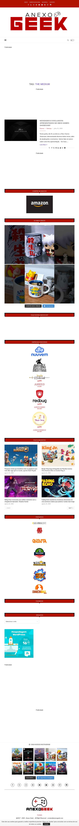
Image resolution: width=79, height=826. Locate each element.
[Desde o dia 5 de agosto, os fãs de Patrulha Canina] (17, 768)
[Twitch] (47, 5)
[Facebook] (28, 5)
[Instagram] (33, 5)
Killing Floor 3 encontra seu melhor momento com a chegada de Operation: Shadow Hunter (20, 500)
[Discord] (50, 5)
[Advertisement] (39, 61)
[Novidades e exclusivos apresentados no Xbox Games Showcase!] (21, 130)
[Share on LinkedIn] (58, 148)
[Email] (42, 5)
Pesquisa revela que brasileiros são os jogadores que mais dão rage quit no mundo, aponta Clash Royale (21, 469)
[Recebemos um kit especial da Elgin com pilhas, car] (51, 768)
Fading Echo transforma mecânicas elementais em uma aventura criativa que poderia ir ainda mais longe (58, 500)
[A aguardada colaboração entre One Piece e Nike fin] (39, 754)
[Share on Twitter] (54, 148)
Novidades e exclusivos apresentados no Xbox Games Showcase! (54, 123)
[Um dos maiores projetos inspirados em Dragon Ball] (17, 754)
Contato (52, 2)
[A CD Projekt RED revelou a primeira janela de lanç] (28, 754)
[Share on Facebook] (51, 148)
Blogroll (45, 2)
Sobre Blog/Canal (34, 2)
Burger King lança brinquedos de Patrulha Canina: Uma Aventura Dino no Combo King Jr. (57, 469)
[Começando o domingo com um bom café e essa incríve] (51, 754)
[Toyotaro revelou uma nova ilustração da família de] (62, 768)
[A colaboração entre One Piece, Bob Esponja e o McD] (39, 768)
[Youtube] (39, 5)
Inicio (26, 2)
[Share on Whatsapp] (62, 148)
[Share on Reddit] (60, 148)
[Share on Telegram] (65, 148)
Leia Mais (43, 144)
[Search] (68, 40)
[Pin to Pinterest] (56, 148)
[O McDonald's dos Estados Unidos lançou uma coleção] (28, 768)
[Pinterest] (36, 5)
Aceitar (46, 824)
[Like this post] (49, 148)
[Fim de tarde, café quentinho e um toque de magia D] (62, 754)
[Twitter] (31, 5)
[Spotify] (44, 5)
